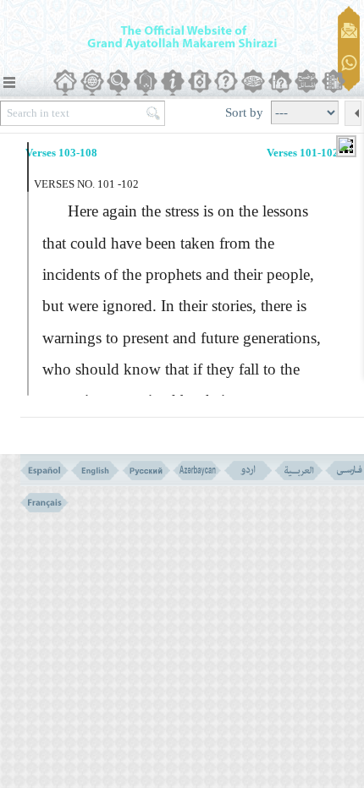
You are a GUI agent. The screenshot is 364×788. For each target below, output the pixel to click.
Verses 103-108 (61, 152)
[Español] (44, 470)
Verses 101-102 (303, 152)
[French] (44, 502)
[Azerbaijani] (197, 470)
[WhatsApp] (349, 64)
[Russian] (146, 470)
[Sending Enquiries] (349, 30)
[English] (95, 470)
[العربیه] (298, 470)
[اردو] (247, 470)
